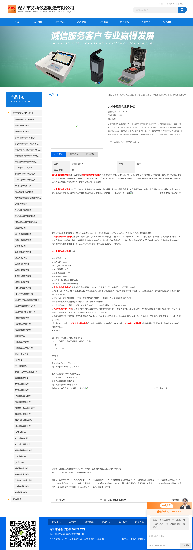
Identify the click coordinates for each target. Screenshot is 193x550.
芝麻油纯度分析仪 (23, 396)
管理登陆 (141, 539)
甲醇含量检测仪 (22, 390)
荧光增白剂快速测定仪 (25, 174)
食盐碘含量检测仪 (23, 324)
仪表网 (134, 539)
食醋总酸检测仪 (22, 318)
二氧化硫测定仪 (22, 264)
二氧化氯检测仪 (22, 270)
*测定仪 (18, 360)
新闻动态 (60, 22)
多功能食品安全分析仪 (25, 137)
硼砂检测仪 (20, 336)
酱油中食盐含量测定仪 (25, 306)
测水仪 (62, 500)
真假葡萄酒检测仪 (23, 402)
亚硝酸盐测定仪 (22, 342)
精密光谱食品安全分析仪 (26, 161)
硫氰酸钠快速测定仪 (24, 450)
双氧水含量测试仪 (23, 276)
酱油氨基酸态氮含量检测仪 (27, 300)
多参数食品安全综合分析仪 (27, 143)
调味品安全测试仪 (23, 186)
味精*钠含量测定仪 (23, 420)
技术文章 (103, 22)
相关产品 (74, 154)
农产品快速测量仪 (23, 210)
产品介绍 (58, 154)
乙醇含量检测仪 (22, 384)
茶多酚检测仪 (21, 246)
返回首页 (162, 4)
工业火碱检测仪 (22, 486)
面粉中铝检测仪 (22, 474)
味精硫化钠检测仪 (23, 414)
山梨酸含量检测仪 (23, 444)
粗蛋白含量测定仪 (23, 240)
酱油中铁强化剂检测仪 (25, 312)
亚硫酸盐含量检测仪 (24, 348)
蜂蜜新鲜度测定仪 (23, 330)
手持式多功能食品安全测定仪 (28, 149)
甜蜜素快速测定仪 (23, 252)
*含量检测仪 (20, 456)
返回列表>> (177, 500)
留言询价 (90, 154)
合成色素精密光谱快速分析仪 (28, 198)
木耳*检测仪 (20, 432)
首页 (17, 22)
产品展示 (129, 95)
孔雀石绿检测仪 (22, 131)
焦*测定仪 (19, 462)
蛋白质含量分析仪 (23, 234)
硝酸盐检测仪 (21, 492)
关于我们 (38, 22)
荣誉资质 (124, 22)
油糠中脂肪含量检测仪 (117, 500)
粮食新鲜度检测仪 (23, 426)
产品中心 (81, 22)
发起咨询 (185, 545)
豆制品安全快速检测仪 (25, 180)
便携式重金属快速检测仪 (26, 119)
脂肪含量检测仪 (22, 125)
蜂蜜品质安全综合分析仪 (26, 222)
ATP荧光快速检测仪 (23, 167)
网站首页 (56, 522)
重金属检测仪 (21, 228)
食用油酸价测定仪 (23, 288)
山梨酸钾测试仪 (22, 438)
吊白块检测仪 (21, 258)
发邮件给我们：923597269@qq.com (127, 142)
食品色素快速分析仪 (24, 192)
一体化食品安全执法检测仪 (27, 155)
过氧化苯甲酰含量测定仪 (26, 480)
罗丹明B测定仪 (21, 354)
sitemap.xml (117, 539)
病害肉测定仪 (21, 204)
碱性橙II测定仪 (21, 378)
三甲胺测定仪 (21, 366)
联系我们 (179, 4)
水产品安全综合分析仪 (25, 216)
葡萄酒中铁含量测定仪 (25, 408)
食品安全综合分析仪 (23, 113)
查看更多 (17, 499)
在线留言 (170, 4)
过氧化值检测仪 (22, 282)
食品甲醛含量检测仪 (24, 294)
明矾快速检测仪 (22, 468)
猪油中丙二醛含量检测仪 (26, 372)
